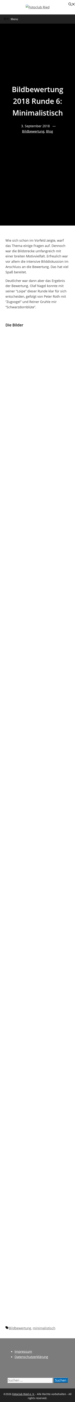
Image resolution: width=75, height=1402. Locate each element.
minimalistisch (44, 1328)
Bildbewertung (33, 131)
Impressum (23, 1351)
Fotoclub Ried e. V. (23, 1394)
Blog (49, 131)
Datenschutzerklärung (31, 1357)
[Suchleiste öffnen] (71, 4)
